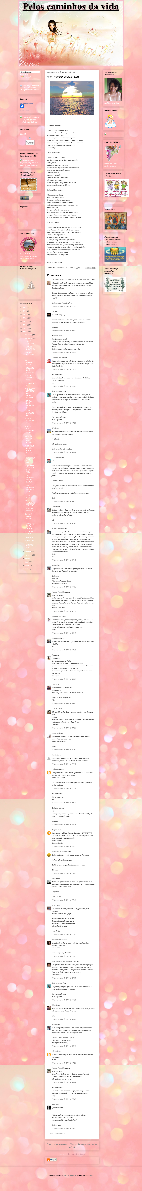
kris (53, 311)
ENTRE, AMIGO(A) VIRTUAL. (30, 502)
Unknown (55, 769)
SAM (54, 1104)
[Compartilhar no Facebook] (93, 268)
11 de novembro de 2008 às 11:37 (64, 788)
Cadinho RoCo (57, 357)
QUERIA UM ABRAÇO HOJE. (29, 429)
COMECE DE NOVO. (30, 348)
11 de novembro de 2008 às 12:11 (64, 803)
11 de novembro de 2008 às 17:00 (64, 934)
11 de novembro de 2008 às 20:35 (64, 978)
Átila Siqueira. (57, 391)
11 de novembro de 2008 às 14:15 (64, 873)
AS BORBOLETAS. (29, 362)
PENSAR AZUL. (28, 496)
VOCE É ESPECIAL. (29, 420)
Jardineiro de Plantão (60, 851)
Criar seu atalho (24, 110)
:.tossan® (55, 638)
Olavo (54, 1051)
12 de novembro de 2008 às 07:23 (64, 1063)
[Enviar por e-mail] (86, 268)
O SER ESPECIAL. (29, 413)
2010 (25, 325)
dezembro (28, 334)
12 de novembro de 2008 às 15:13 (64, 1099)
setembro (28, 555)
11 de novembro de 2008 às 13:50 (64, 846)
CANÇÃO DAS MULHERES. (29, 404)
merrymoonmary (70, 1175)
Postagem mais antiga (87, 1144)
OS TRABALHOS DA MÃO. (30, 459)
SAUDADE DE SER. (29, 509)
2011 (25, 321)
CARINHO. (29, 537)
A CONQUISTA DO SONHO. (30, 525)
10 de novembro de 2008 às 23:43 (64, 386)
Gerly (54, 506)
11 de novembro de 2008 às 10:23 (64, 728)
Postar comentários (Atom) (75, 1154)
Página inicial (72, 1146)
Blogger (90, 1175)
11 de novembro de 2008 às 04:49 (64, 560)
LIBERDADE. (29, 384)
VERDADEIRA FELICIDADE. (29, 543)
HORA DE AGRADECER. (29, 377)
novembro (29, 338)
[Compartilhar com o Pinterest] (95, 268)
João (53, 556)
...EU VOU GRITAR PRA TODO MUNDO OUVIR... (71, 279)
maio (27, 569)
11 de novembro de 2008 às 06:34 (64, 587)
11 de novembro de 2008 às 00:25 (64, 423)
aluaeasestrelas (57, 939)
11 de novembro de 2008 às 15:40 (64, 900)
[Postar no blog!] (88, 268)
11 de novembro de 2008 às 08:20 (64, 679)
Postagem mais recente (57, 1144)
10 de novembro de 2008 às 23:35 (64, 352)
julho (27, 562)
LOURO (55, 708)
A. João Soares (57, 528)
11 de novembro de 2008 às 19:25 (64, 956)
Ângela (54, 830)
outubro (28, 551)
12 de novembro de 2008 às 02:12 (64, 1019)
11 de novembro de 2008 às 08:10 (64, 650)
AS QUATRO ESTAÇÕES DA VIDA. (30, 468)
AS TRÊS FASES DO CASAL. (29, 439)
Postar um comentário (57, 1133)
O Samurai (56, 457)
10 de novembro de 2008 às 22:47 (64, 330)
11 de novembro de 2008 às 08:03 (64, 633)
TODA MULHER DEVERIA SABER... (29, 478)
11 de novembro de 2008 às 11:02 (64, 749)
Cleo (53, 684)
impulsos (55, 733)
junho (27, 565)
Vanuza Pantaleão (58, 592)
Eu (53, 655)
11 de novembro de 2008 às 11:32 (64, 764)
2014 (25, 311)
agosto (27, 558)
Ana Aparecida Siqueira (26, 103)
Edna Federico (57, 616)
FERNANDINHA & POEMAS (63, 961)
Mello (54, 878)
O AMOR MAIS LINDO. (29, 516)
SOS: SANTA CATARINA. (30, 354)
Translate (28, 77)
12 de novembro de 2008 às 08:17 (64, 1082)
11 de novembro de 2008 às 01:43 (64, 523)
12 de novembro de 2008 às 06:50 (64, 1046)
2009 (25, 328)
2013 (25, 314)
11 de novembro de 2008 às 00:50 (64, 501)
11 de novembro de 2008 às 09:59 (64, 703)
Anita (54, 565)
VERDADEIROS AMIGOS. (29, 370)
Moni (54, 755)
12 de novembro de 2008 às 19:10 (64, 1128)
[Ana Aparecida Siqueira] (22, 107)
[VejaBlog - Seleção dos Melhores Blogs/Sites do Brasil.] (30, 87)
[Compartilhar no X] (91, 268)
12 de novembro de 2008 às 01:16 (64, 1000)
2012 (25, 318)
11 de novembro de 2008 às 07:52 (64, 611)
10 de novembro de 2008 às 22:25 (64, 306)
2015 (25, 307)
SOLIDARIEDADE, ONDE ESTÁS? (29, 449)
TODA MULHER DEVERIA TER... (29, 488)
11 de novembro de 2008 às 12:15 (64, 824)
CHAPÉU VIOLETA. (30, 342)
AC (53, 428)
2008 (25, 332)
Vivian (54, 905)
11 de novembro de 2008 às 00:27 (64, 452)
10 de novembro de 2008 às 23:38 (64, 369)
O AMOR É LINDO (29, 532)
